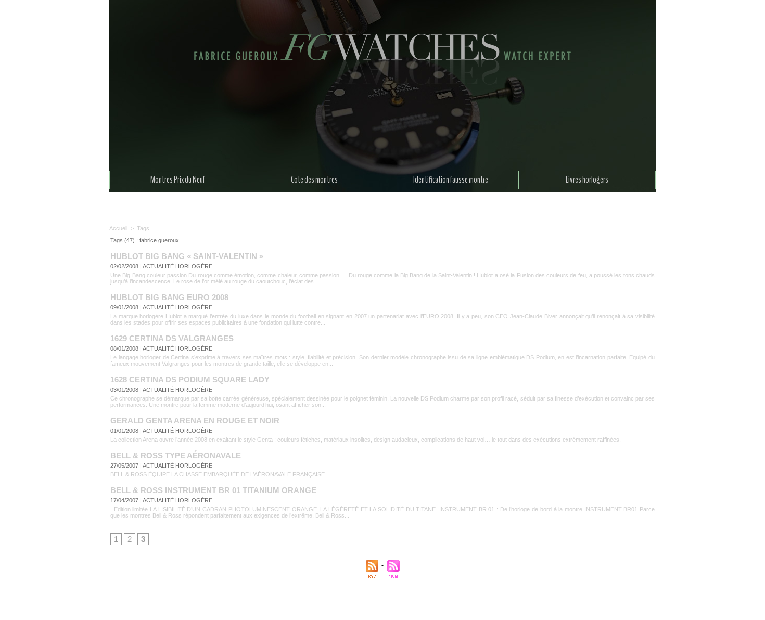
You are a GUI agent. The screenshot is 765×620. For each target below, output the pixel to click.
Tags (143, 228)
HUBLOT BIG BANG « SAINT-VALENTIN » (186, 256)
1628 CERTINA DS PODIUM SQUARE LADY (190, 379)
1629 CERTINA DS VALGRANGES (172, 338)
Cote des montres (314, 180)
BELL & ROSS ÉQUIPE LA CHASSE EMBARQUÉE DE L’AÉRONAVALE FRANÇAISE (217, 474)
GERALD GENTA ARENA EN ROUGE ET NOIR (194, 420)
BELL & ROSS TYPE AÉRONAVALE (175, 455)
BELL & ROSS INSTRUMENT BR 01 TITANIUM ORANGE (213, 490)
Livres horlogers (587, 180)
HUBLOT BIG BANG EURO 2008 (169, 297)
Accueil (118, 228)
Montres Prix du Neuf (177, 180)
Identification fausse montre (450, 180)
